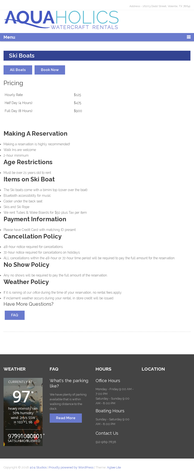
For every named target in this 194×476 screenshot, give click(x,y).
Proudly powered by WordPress (71, 467)
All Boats (18, 70)
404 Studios (38, 467)
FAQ (14, 315)
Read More (65, 418)
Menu (9, 37)
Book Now (50, 70)
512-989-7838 (106, 442)
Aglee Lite (114, 467)
